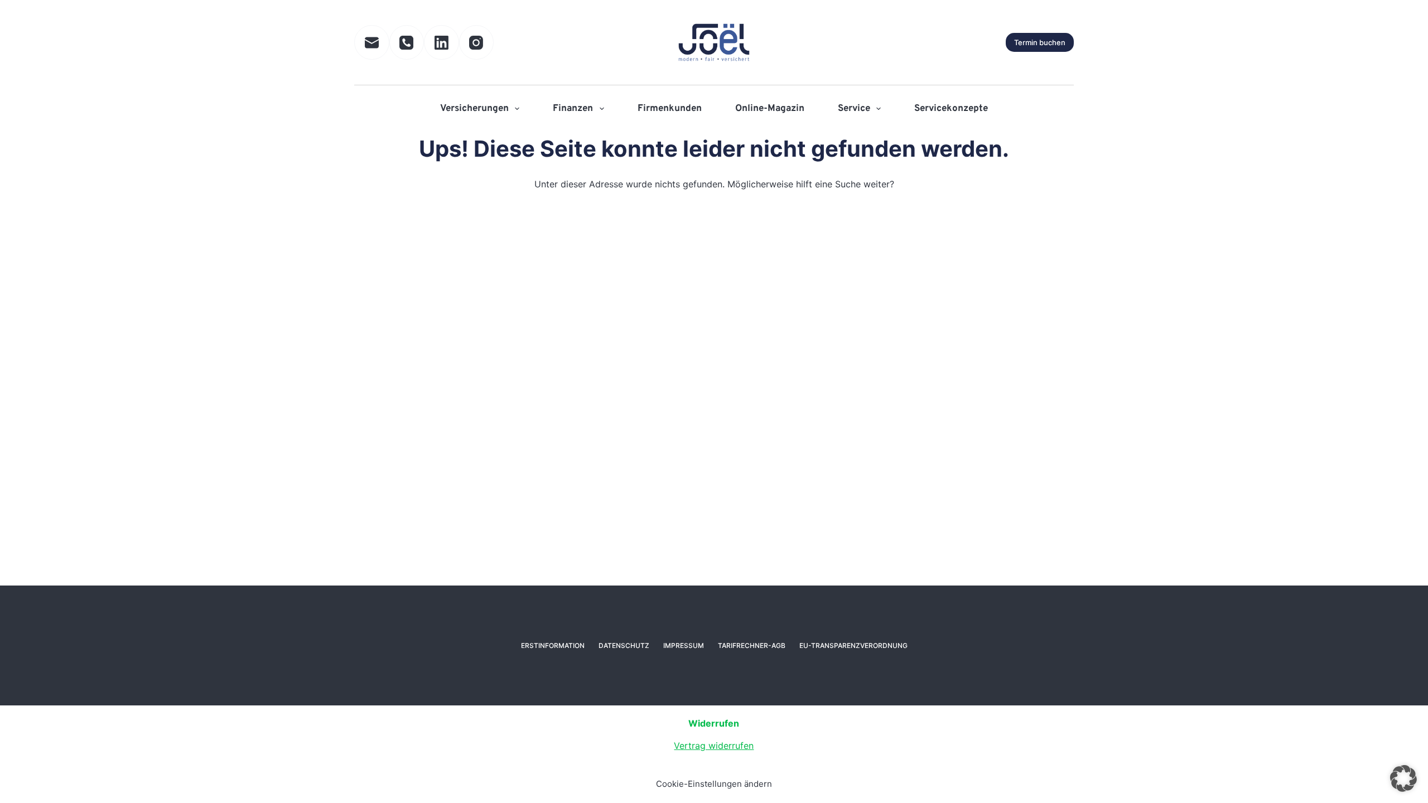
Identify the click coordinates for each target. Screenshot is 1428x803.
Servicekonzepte (951, 109)
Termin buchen (1039, 42)
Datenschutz (624, 645)
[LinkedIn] (441, 42)
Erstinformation (553, 645)
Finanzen (573, 109)
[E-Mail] (371, 42)
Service (854, 109)
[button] (1403, 778)
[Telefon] (406, 42)
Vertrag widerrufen (714, 745)
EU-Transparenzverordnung (853, 645)
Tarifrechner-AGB (751, 645)
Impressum (683, 645)
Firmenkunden (670, 109)
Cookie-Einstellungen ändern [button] (714, 783)
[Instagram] (476, 42)
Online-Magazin (769, 109)
